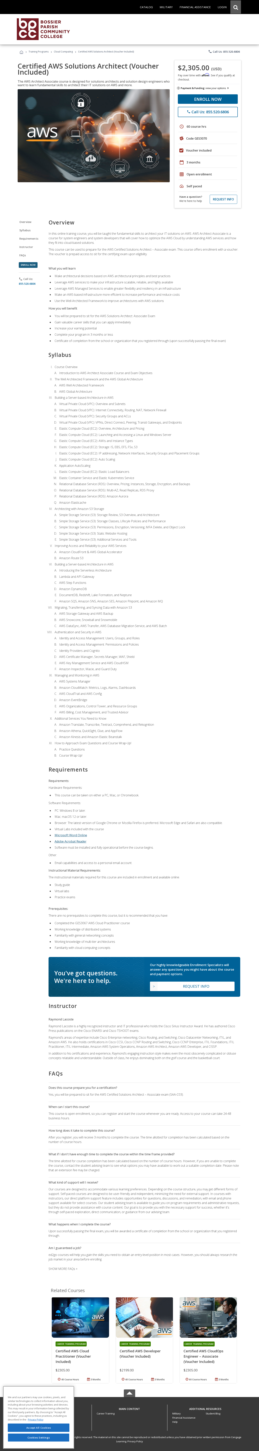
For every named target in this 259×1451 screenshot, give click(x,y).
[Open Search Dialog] (235, 7)
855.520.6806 (27, 283)
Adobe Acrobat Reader (70, 841)
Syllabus (25, 230)
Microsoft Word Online (71, 835)
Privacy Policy (135, 1441)
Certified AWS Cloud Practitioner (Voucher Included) (73, 1356)
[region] (38, 1417)
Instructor (26, 247)
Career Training (106, 1413)
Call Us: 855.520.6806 (224, 51)
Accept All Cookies (38, 1427)
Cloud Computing (63, 51)
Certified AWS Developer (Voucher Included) (140, 1354)
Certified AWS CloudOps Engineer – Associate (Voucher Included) (203, 1356)
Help (175, 1422)
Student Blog (213, 1413)
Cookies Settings (38, 1437)
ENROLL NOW (208, 99)
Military (176, 1413)
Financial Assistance (183, 1417)
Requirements (28, 238)
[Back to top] (129, 1408)
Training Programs (39, 51)
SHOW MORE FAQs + (63, 1269)
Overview (25, 222)
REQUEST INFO (223, 199)
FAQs (22, 255)
